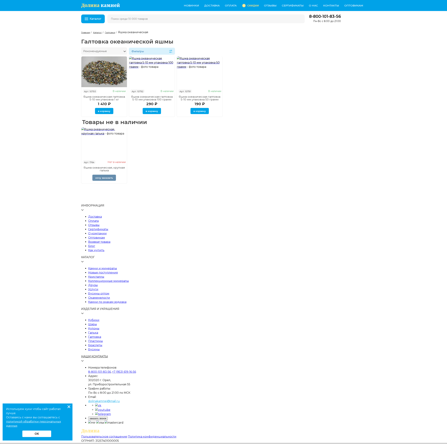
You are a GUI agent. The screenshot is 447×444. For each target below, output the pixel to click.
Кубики (93, 320)
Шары (92, 324)
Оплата (231, 5)
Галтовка (94, 337)
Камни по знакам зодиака (107, 302)
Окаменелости (99, 297)
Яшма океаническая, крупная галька (104, 169)
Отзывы (270, 5)
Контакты (331, 5)
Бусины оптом (98, 293)
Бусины (94, 349)
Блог (91, 246)
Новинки (191, 5)
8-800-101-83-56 (325, 16)
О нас (313, 5)
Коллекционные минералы (108, 281)
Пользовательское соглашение (104, 436)
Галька (93, 332)
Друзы (93, 285)
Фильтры (137, 51)
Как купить (96, 250)
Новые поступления (103, 272)
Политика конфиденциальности (152, 436)
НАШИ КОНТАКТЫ (94, 356)
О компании (97, 233)
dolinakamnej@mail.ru (104, 401)
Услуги (93, 289)
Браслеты (95, 345)
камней (100, 5)
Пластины (95, 341)
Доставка (212, 5)
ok (37, 433)
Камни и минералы (102, 268)
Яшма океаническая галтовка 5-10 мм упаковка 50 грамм (199, 98)
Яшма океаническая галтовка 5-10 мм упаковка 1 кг (104, 98)
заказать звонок (98, 418)
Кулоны (93, 328)
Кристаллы (96, 276)
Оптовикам (353, 5)
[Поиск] (300, 19)
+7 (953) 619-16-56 (124, 371)
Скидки (253, 5)
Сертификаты (293, 5)
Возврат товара (99, 241)
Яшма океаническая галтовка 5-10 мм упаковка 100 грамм (152, 98)
